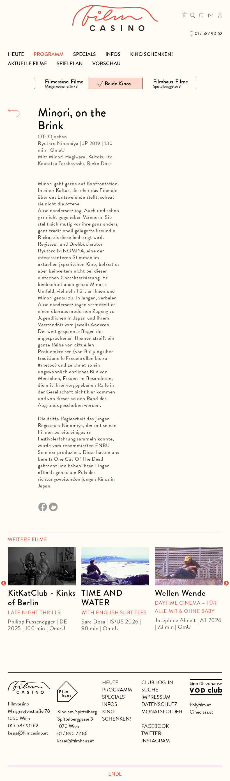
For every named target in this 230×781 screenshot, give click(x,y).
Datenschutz (159, 704)
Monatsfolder (161, 711)
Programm (49, 54)
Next (226, 583)
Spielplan (70, 63)
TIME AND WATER (101, 598)
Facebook (155, 726)
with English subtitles (114, 612)
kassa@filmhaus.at (75, 740)
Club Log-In (157, 682)
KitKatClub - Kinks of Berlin (41, 598)
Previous (3, 583)
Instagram (155, 740)
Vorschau (106, 63)
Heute (16, 54)
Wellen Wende (180, 593)
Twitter (151, 733)
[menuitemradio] (61, 83)
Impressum (156, 697)
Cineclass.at (201, 712)
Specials (84, 54)
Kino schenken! (151, 54)
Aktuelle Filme (27, 63)
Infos (113, 54)
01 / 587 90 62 (208, 33)
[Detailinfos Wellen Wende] (189, 566)
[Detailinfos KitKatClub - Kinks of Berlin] (42, 566)
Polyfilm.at (200, 704)
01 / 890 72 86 (72, 733)
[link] (201, 15)
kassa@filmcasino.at (28, 733)
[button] (184, 14)
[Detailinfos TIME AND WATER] (115, 566)
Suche (149, 689)
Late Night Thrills (34, 612)
